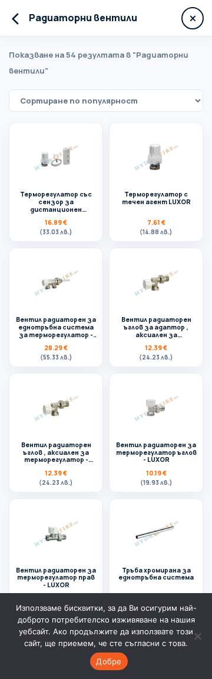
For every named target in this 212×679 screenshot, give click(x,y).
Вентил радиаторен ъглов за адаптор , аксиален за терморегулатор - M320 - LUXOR (156, 334)
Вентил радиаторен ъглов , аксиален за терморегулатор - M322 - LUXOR (56, 456)
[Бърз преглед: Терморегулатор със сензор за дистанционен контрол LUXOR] (56, 157)
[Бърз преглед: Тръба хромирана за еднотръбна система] (156, 533)
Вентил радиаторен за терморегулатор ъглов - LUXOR (156, 452)
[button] (56, 182)
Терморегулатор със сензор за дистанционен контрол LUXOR (56, 205)
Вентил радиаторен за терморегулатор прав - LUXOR (56, 578)
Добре (108, 661)
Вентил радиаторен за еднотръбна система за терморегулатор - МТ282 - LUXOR (56, 330)
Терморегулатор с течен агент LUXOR (156, 198)
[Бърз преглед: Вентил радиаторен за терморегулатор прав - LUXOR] (56, 533)
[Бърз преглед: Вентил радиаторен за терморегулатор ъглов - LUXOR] (156, 408)
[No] (197, 636)
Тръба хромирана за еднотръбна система (156, 574)
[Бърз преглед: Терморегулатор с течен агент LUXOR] (156, 157)
